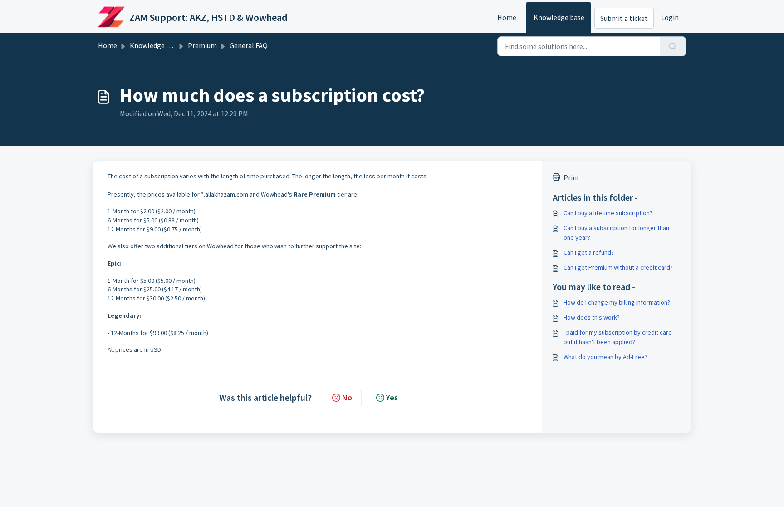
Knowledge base (559, 17)
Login (670, 17)
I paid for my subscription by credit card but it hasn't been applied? (618, 337)
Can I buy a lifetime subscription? (608, 213)
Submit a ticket (624, 18)
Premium (202, 45)
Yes (392, 397)
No (347, 397)
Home (506, 17)
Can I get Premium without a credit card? (618, 267)
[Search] (673, 46)
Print (572, 177)
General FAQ (249, 45)
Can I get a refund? (589, 252)
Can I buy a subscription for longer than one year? (616, 232)
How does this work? (592, 317)
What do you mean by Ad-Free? (605, 357)
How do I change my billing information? (617, 302)
